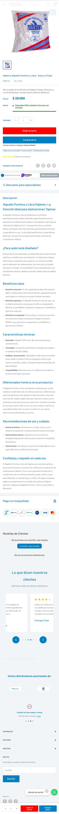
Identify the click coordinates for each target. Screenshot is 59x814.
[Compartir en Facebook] (38, 166)
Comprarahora (48, 809)
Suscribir (11, 779)
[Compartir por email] (54, 166)
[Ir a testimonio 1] (23, 640)
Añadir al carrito (29, 131)
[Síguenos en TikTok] (16, 801)
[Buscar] (52, 12)
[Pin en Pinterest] (43, 166)
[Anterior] (15, 639)
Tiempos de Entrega (41, 150)
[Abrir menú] (4, 5)
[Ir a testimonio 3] (28, 640)
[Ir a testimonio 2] (25, 640)
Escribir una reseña (29, 546)
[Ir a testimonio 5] (33, 640)
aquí (39, 716)
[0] (54, 4)
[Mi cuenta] (48, 4)
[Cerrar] (46, 791)
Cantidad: (7, 120)
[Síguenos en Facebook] (5, 801)
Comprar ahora (29, 140)
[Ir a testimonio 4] (31, 640)
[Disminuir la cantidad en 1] (16, 120)
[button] (8, 156)
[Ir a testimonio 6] (36, 640)
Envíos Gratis (26, 150)
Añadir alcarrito (29, 809)
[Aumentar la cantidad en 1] (31, 120)
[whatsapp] (54, 792)
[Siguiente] (43, 639)
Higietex (6, 81)
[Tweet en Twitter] (49, 166)
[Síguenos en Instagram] (10, 801)
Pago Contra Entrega (11, 150)
